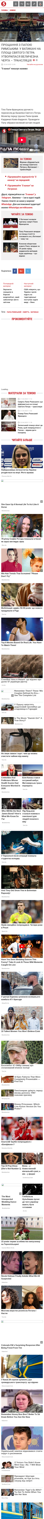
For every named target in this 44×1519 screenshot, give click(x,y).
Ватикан (34, 312)
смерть (26, 312)
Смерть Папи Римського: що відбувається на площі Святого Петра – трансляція (30, 404)
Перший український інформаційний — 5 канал (4, 3)
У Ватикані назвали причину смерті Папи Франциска (28, 221)
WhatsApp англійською (20, 207)
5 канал (39, 39)
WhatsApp (6, 204)
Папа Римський (14, 312)
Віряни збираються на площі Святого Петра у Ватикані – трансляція (29, 166)
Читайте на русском (35, 63)
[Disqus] (22, 356)
